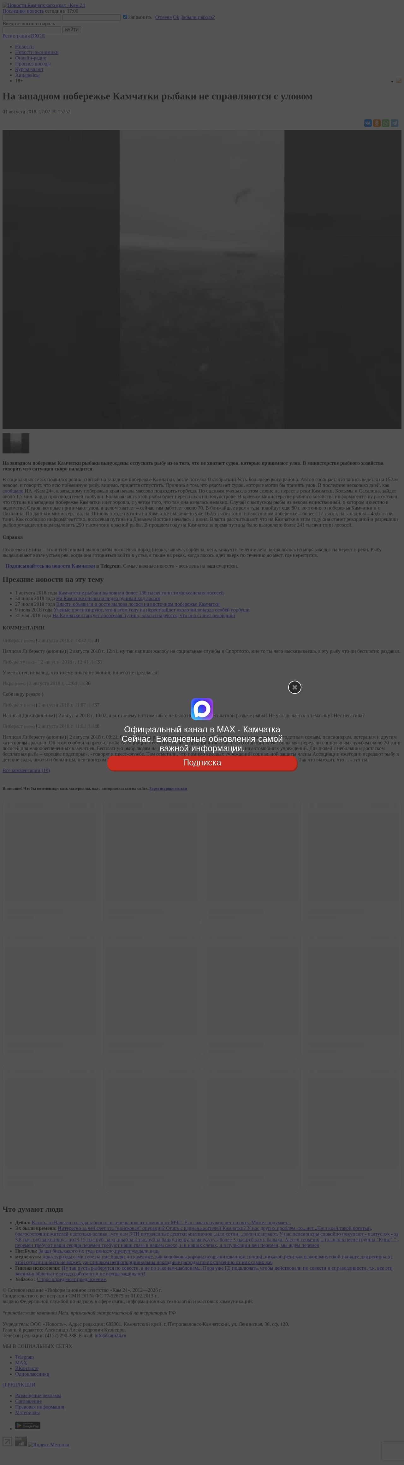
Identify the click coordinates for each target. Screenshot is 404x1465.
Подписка (202, 763)
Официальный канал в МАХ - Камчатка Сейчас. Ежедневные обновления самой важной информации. (202, 739)
